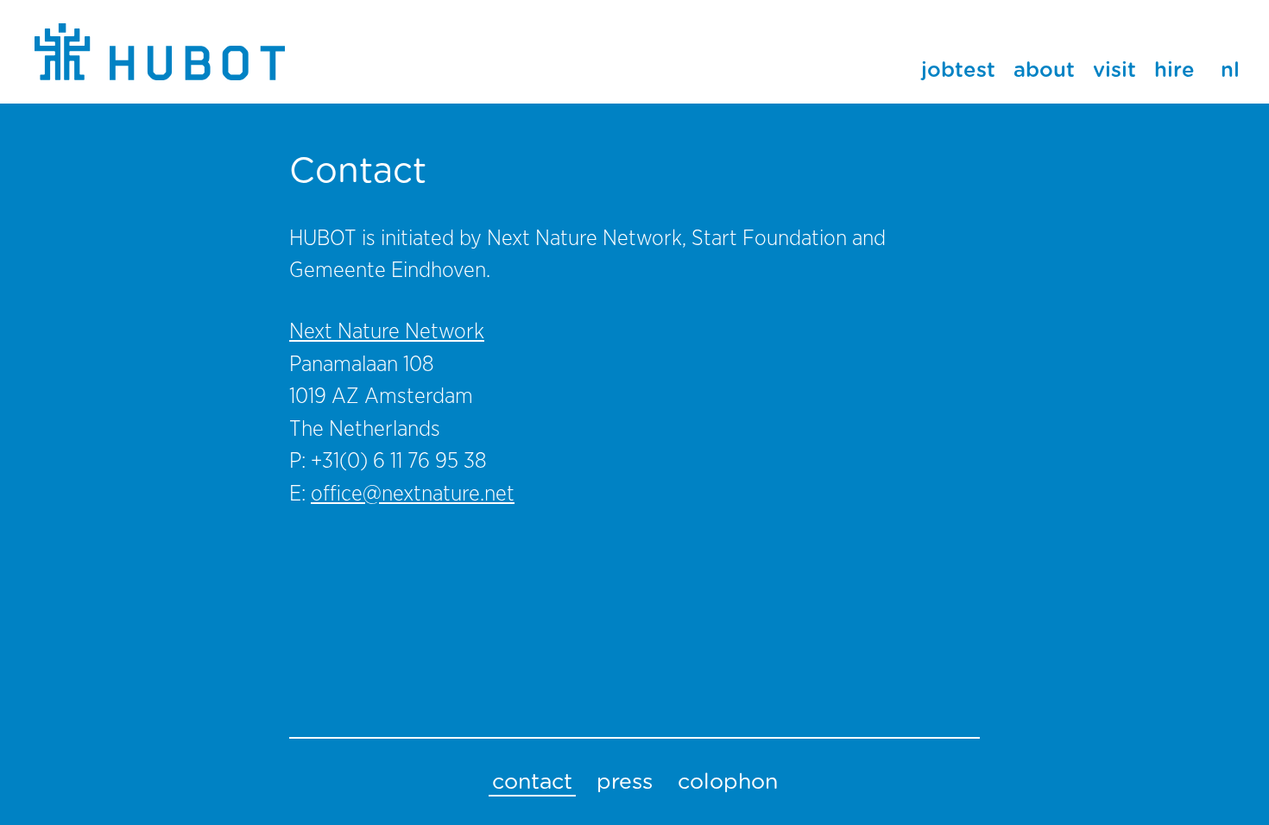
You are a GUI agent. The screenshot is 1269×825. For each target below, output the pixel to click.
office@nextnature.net (413, 494)
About (1044, 70)
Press (625, 782)
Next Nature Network (386, 332)
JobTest (958, 70)
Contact (532, 782)
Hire (1174, 70)
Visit (1114, 70)
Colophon (728, 782)
